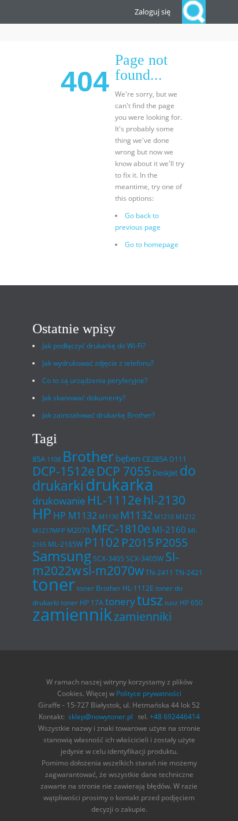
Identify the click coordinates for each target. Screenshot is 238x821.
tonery (120, 601)
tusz (150, 599)
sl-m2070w (113, 570)
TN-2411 (159, 572)
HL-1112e (114, 500)
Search (194, 12)
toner (53, 584)
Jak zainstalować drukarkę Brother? (98, 415)
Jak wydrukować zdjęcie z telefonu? (98, 363)
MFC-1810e (120, 528)
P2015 (137, 542)
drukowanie (58, 500)
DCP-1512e (63, 471)
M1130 (108, 517)
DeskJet (165, 472)
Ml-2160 (169, 529)
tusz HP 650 (184, 603)
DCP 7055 (123, 471)
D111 (178, 459)
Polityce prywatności (148, 693)
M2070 (78, 530)
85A (38, 459)
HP (41, 513)
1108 (54, 459)
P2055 (171, 542)
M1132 (136, 514)
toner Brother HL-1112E (115, 588)
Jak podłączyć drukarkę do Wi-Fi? (94, 346)
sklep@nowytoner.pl (100, 716)
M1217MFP (48, 531)
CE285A (155, 459)
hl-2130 (164, 500)
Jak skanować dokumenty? (83, 398)
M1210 (164, 517)
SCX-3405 (108, 559)
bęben (128, 458)
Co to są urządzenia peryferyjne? (94, 380)
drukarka (119, 484)
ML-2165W (65, 544)
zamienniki (143, 616)
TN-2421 (189, 572)
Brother (88, 456)
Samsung (61, 556)
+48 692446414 (175, 716)
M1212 (185, 517)
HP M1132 (75, 515)
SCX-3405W (144, 559)
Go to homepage (151, 244)
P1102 (102, 541)
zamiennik (72, 614)
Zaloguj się (152, 11)
